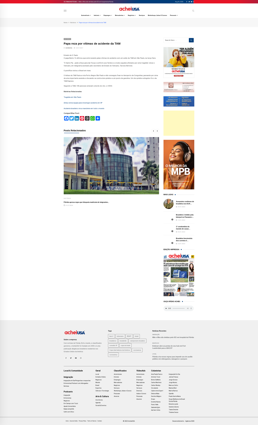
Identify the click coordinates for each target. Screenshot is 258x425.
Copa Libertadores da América (119, 350)
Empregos (107, 15)
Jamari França (173, 377)
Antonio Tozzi (155, 377)
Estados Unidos (101, 377)
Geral (98, 370)
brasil (136, 336)
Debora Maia (155, 393)
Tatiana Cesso (173, 412)
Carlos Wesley (155, 385)
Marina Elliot (173, 388)
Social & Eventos (101, 405)
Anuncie (116, 396)
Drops (153, 399)
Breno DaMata (155, 380)
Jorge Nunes (173, 382)
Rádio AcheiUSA (69, 409)
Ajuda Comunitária (70, 406)
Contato (99, 421)
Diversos (139, 391)
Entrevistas (67, 398)
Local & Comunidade (73, 370)
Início (67, 421)
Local (154, 354)
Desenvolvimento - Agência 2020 (183, 421)
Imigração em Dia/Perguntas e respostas (77, 380)
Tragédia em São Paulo (72, 97)
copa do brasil (125, 345)
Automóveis (85, 15)
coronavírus (113, 355)
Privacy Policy (82, 421)
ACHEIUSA (69, 48)
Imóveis (96, 15)
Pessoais (173, 15)
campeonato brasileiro (137, 341)
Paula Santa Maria (175, 396)
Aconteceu (99, 400)
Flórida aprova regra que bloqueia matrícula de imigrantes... (86, 202)
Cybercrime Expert (157, 391)
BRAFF (129, 336)
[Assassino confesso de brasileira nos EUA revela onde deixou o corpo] (168, 204)
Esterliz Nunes (156, 402)
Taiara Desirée (173, 409)
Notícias (66, 386)
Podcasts (68, 391)
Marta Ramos (173, 391)
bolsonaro (120, 336)
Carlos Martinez (156, 382)
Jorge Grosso (173, 380)
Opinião (171, 393)
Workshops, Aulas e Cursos (157, 15)
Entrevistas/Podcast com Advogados (76, 383)
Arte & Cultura (102, 396)
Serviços (142, 15)
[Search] (193, 10)
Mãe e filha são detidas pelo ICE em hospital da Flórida (96, 2)
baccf (111, 336)
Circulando (154, 388)
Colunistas (156, 370)
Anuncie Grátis (74, 421)
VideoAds (140, 370)
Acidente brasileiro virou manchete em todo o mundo (84, 108)
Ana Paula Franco (156, 374)
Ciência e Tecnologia (102, 391)
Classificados (120, 370)
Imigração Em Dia (174, 374)
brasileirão (123, 341)
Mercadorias (119, 15)
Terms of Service (91, 421)
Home (66, 22)
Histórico (73, 22)
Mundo (98, 382)
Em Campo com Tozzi (71, 403)
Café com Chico (69, 412)
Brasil (97, 385)
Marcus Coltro (173, 385)
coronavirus (137, 350)
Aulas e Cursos (141, 393)
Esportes (98, 388)
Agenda (98, 402)
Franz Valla (154, 404)
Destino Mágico (156, 396)
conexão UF (113, 345)
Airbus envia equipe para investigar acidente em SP (83, 103)
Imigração (156, 334)
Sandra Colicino (174, 407)
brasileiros (112, 341)
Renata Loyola (173, 404)
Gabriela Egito (155, 407)
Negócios (131, 15)
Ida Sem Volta (155, 410)
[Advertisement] (178, 123)
